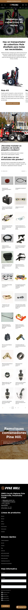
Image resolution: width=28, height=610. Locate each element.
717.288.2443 (12, 501)
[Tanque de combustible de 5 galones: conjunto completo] (7, 199)
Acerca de (3, 550)
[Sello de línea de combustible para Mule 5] (7, 181)
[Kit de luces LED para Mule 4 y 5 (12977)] (7, 277)
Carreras (2, 545)
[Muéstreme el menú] (1, 5)
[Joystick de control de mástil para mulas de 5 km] (21, 394)
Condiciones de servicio (5, 561)
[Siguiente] (23, 407)
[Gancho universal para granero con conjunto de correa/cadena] (21, 317)
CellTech (2, 524)
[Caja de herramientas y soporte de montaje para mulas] (21, 257)
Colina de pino (3, 529)
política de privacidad (5, 553)
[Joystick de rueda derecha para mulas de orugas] (7, 394)
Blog (2, 548)
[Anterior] (5, 407)
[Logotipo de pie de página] (10, 488)
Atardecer (3, 531)
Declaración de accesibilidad (6, 563)
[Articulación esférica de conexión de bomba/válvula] (21, 337)
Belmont (2, 518)
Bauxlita (2, 516)
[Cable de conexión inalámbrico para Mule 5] (7, 238)
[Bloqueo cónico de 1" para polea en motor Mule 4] (7, 375)
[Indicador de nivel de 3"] (21, 199)
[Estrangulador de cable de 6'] (21, 181)
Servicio (2, 543)
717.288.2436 (7, 503)
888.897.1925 (11, 500)
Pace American (4, 526)
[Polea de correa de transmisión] (21, 356)
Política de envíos (4, 558)
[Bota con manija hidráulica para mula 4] (7, 337)
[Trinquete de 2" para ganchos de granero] (7, 297)
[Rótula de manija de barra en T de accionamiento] (7, 356)
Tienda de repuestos (4, 540)
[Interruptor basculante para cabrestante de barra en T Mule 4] (7, 257)
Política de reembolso (5, 555)
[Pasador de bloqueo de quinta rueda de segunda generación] (7, 317)
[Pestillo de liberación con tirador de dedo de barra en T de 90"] (21, 218)
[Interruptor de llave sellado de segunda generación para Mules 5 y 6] (21, 297)
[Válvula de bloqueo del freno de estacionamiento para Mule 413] (7, 218)
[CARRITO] (25, 5)
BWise (2, 521)
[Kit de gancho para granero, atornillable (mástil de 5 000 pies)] (21, 277)
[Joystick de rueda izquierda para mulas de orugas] (21, 375)
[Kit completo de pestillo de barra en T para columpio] (21, 238)
